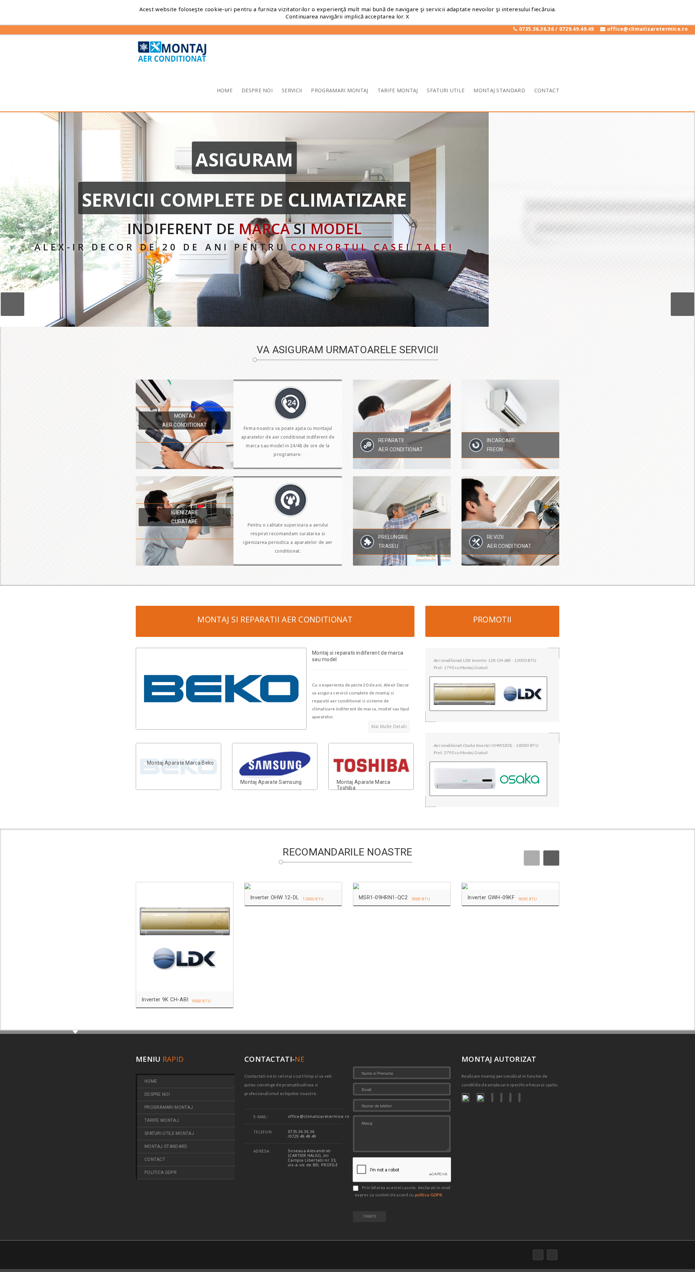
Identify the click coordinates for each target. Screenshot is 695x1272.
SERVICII (292, 91)
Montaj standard (166, 1147)
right (551, 858)
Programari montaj (168, 1108)
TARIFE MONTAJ (398, 91)
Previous (12, 304)
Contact (154, 1160)
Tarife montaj (161, 1121)
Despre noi (157, 1094)
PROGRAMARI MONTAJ (339, 91)
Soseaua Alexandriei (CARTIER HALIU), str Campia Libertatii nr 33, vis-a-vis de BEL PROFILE (313, 1157)
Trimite (369, 1216)
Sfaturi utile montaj (169, 1134)
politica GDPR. (429, 1194)
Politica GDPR (160, 1173)
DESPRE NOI (257, 91)
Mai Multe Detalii (389, 726)
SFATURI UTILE (445, 91)
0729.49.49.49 (577, 28)
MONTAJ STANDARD (499, 91)
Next (682, 304)
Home (150, 1081)
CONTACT (546, 91)
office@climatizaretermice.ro (646, 28)
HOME (224, 91)
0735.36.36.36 (536, 28)
